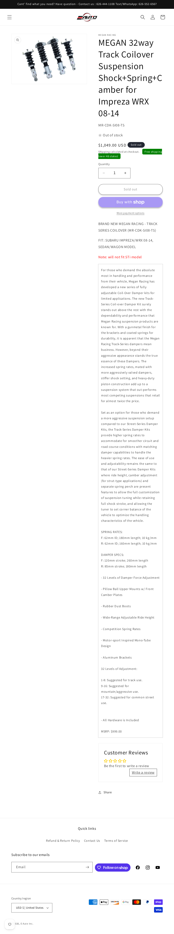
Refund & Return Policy (63, 841)
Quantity (104, 164)
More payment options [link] (131, 213)
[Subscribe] (87, 867)
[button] (9, 17)
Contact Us (92, 841)
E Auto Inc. (27, 923)
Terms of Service (116, 841)
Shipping (104, 151)
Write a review (143, 772)
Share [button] (108, 792)
